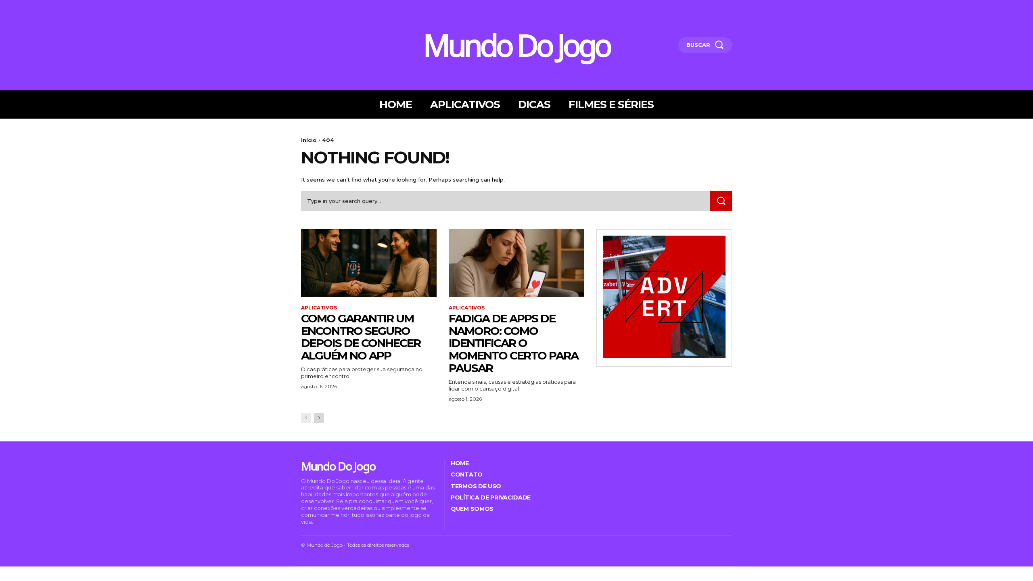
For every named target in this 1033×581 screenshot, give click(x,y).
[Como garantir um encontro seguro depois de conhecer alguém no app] (369, 263)
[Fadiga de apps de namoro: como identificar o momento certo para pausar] (516, 263)
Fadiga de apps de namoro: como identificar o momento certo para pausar (513, 343)
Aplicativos (319, 308)
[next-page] (319, 418)
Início (309, 140)
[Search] (721, 201)
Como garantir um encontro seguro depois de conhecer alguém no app (360, 336)
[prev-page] (306, 418)
